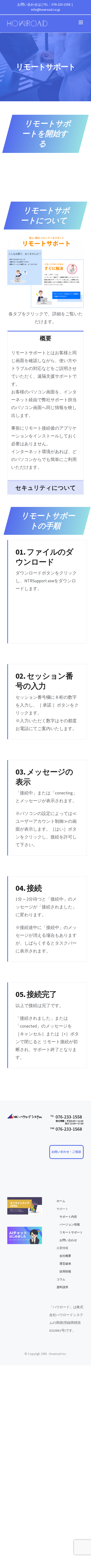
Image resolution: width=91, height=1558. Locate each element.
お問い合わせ (67, 1240)
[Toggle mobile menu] (81, 22)
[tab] (45, 338)
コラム (61, 1279)
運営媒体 (64, 1263)
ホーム (61, 1201)
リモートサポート (70, 1232)
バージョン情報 (68, 1224)
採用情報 (64, 1271)
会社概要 (64, 1256)
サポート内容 (67, 1216)
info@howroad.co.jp (45, 9)
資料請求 (62, 1287)
